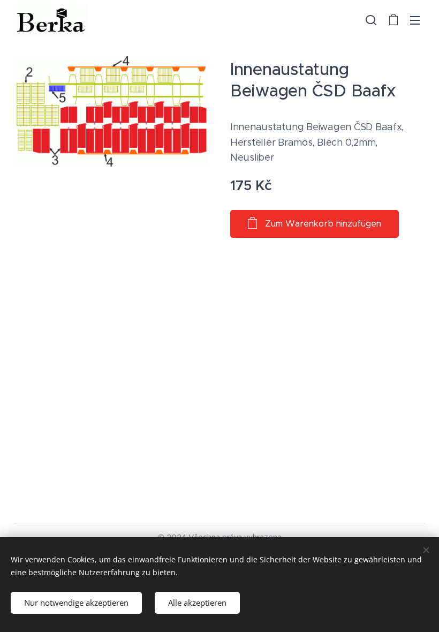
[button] (371, 19)
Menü (415, 20)
